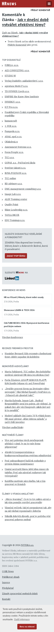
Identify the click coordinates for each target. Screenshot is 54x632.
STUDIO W (10, 75)
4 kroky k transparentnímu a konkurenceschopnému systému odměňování (28, 454)
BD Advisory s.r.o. (13, 183)
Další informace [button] (22, 619)
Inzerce (6, 582)
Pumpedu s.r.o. (12, 131)
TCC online (10, 178)
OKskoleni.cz (11, 141)
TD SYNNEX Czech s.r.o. (17, 91)
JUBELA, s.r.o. (12, 65)
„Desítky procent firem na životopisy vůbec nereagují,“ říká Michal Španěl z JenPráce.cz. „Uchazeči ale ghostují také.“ (28, 392)
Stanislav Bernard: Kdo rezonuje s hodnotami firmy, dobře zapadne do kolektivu (28, 355)
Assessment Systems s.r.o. (18, 146)
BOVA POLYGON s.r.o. (16, 173)
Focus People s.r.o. (14, 152)
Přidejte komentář (17, 44)
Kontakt (6, 599)
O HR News (8, 571)
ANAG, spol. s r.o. (13, 136)
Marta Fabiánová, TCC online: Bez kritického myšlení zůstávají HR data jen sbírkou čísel (27, 373)
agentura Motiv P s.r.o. (16, 86)
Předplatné (8, 588)
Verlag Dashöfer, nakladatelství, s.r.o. (24, 80)
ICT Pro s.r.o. (11, 107)
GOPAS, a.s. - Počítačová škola (20, 162)
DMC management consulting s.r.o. (23, 188)
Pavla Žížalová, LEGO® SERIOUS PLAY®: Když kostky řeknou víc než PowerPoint (26, 382)
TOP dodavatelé (11, 59)
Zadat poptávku (16, 255)
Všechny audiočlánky (12, 427)
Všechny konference (12, 337)
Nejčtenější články (13, 435)
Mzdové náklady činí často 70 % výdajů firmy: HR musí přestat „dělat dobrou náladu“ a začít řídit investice (28, 419)
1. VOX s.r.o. (11, 126)
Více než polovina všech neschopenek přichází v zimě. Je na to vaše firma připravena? (24, 443)
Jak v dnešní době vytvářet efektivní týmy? (25, 22)
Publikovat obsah (10, 576)
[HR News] (9, 3)
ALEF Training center (16, 199)
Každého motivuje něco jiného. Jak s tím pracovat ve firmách (25, 483)
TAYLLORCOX (12, 215)
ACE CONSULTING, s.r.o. (17, 70)
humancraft (11, 120)
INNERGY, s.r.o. (12, 101)
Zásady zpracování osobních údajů (20, 593)
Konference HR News (13, 290)
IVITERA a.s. (27, 545)
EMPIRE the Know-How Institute (22, 96)
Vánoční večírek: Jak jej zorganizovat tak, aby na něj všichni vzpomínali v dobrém (28, 509)
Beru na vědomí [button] (27, 626)
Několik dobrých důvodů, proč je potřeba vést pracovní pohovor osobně (28, 518)
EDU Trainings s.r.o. (15, 220)
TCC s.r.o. (9, 157)
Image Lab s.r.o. (13, 194)
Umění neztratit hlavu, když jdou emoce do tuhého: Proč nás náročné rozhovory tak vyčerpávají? (27, 472)
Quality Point (11, 204)
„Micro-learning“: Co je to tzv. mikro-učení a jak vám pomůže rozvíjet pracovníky (28, 501)
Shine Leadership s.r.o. (16, 209)
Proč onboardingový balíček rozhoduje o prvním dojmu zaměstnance (25, 462)
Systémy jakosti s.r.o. (15, 167)
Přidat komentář (40, 10)
